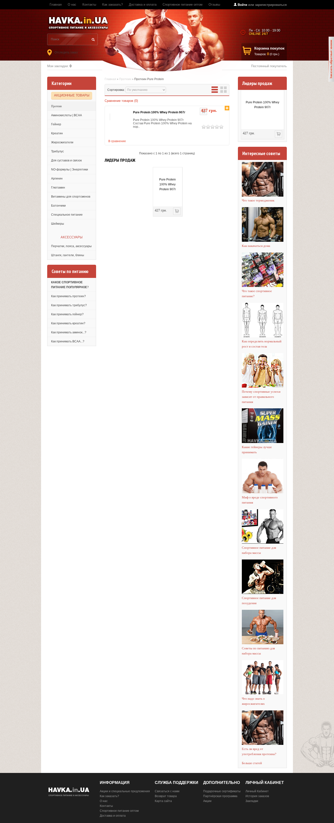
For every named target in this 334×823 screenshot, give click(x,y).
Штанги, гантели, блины (67, 255)
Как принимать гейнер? (67, 314)
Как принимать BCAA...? (67, 341)
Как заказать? (112, 4)
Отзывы (214, 4)
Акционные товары (71, 95)
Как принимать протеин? (68, 296)
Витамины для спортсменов (70, 196)
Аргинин (57, 178)
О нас (72, 4)
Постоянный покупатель (269, 66)
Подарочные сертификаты (222, 791)
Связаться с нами (167, 791)
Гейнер (56, 124)
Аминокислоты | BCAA (66, 115)
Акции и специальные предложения (125, 791)
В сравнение (117, 141)
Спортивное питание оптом (182, 4)
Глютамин (58, 187)
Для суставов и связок (66, 160)
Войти (242, 5)
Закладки (251, 801)
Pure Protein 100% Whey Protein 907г (262, 105)
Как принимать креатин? (68, 323)
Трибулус (57, 151)
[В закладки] (227, 108)
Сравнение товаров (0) (121, 101)
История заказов (257, 796)
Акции (207, 801)
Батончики (58, 205)
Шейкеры (57, 223)
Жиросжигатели (62, 142)
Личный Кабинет (257, 791)
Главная (56, 4)
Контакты (89, 4)
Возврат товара (166, 796)
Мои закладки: (59, 66)
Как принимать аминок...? (68, 332)
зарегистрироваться (271, 5)
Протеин (56, 106)
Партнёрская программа (220, 796)
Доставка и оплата (142, 4)
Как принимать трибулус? (69, 305)
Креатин (57, 133)
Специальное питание (67, 214)
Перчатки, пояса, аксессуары (71, 246)
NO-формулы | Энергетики (69, 169)
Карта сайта (163, 801)
